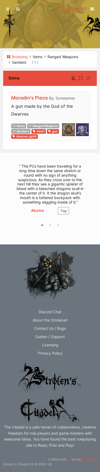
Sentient (23, 131)
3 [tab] (58, 225)
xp (64, 211)
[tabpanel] (50, 192)
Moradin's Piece (29, 98)
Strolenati (89, 459)
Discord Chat (50, 312)
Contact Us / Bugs (50, 328)
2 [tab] (50, 225)
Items (21, 126)
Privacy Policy (50, 353)
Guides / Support (50, 336)
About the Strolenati (50, 320)
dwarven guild (26, 136)
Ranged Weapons (45, 126)
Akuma (37, 210)
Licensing (50, 345)
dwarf (41, 131)
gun (55, 131)
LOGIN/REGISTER (71, 8)
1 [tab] (42, 225)
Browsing (20, 56)
